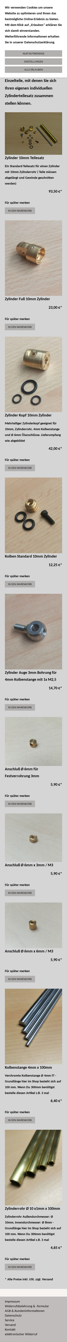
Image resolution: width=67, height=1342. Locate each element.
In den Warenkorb (20, 210)
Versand (47, 1279)
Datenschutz (13, 1315)
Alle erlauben (33, 69)
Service (9, 1320)
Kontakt (10, 1329)
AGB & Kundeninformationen (25, 1311)
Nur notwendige (33, 53)
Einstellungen (33, 61)
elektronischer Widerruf (21, 1334)
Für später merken (17, 203)
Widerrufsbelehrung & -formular (27, 1306)
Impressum (12, 1301)
